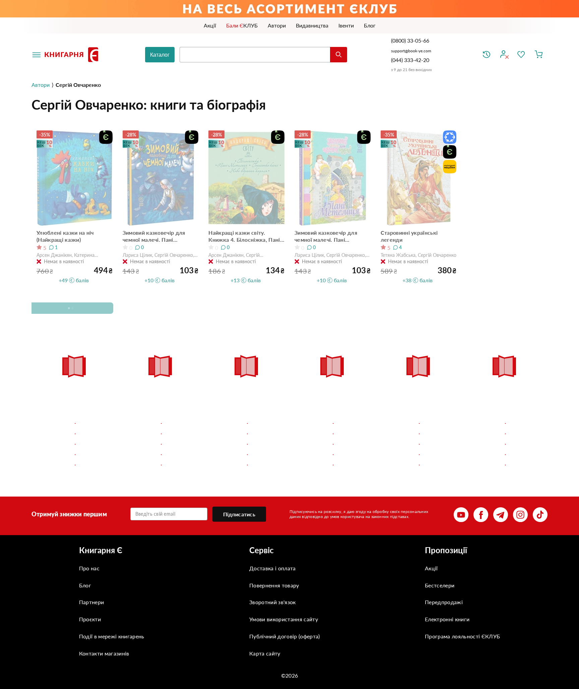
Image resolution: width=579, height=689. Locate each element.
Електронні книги (447, 619)
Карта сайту (264, 653)
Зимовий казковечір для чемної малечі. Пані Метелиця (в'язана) (326, 236)
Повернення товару (274, 585)
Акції (431, 568)
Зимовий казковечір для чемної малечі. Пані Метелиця (154, 236)
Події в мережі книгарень (111, 636)
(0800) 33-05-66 (411, 40)
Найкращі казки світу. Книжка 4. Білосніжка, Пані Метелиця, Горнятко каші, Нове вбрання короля (244, 236)
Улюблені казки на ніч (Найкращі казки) (65, 236)
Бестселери (439, 585)
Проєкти (90, 619)
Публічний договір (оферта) (284, 636)
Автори (40, 84)
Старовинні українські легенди (409, 236)
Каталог (160, 55)
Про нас (89, 568)
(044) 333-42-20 (410, 60)
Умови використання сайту (283, 619)
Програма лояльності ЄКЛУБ (462, 636)
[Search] (338, 54)
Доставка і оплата (272, 568)
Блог (85, 585)
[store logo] (72, 54)
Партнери (91, 602)
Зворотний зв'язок (272, 602)
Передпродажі (444, 602)
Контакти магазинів (104, 653)
